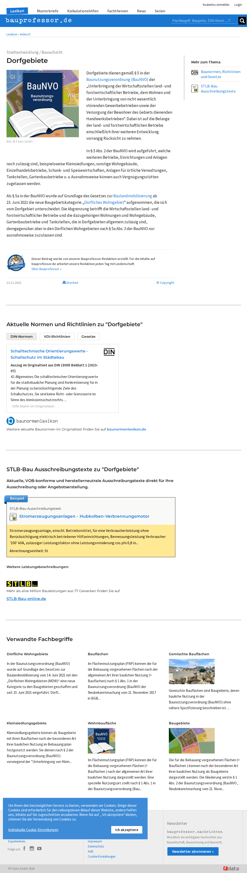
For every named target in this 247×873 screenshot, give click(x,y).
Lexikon (17, 11)
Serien (160, 10)
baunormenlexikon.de (126, 429)
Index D (25, 34)
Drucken (72, 282)
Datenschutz (96, 846)
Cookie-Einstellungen (102, 856)
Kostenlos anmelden (216, 5)
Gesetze (89, 336)
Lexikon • (13, 34)
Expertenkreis (16, 841)
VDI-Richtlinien (57, 336)
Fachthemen (117, 10)
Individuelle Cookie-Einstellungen (33, 829)
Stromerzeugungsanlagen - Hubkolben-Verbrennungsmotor (84, 516)
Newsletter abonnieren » (193, 851)
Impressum (95, 841)
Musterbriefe (47, 10)
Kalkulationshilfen (82, 10)
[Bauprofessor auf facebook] (24, 849)
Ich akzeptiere (126, 829)
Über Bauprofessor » (47, 269)
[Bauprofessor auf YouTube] (39, 849)
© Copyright (165, 282)
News (141, 10)
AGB (90, 851)
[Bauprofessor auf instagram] (31, 849)
